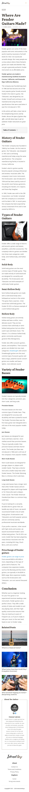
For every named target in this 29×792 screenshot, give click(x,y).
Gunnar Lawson (7, 27)
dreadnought (14, 351)
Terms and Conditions (14, 769)
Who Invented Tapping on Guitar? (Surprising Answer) (14, 693)
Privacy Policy (14, 772)
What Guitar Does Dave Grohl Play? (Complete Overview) (14, 670)
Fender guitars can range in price (13, 557)
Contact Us (14, 767)
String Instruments (14, 781)
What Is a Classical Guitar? (11, 648)
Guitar (4, 9)
